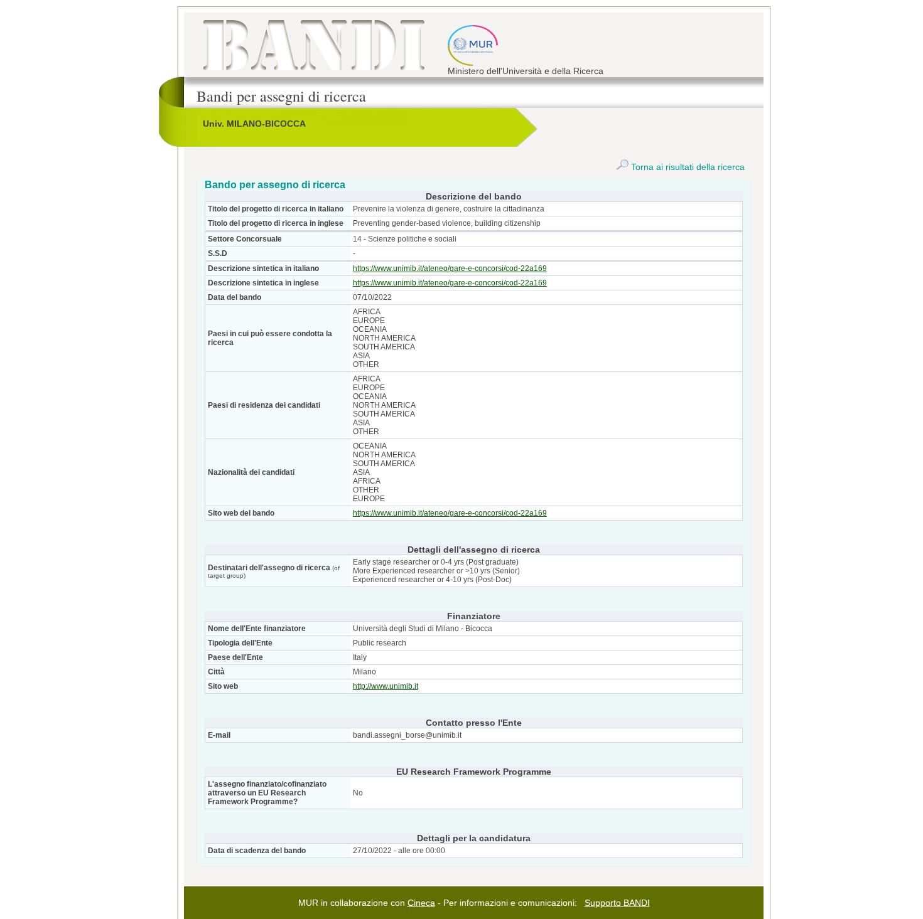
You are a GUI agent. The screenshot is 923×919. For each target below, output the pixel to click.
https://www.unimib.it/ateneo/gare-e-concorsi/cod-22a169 (450, 268)
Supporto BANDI (617, 903)
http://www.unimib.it (385, 686)
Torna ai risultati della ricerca (687, 167)
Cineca (421, 903)
